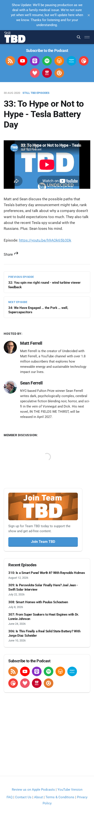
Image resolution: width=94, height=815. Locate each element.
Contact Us (23, 797)
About (38, 797)
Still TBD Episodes (36, 92)
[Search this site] (78, 37)
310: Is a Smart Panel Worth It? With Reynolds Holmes (46, 573)
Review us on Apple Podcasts (33, 790)
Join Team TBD (43, 542)
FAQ (9, 797)
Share (9, 254)
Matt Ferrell (31, 343)
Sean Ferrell (31, 383)
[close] (88, 15)
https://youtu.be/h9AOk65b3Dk (45, 240)
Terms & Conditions (59, 797)
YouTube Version (69, 790)
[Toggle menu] (87, 37)
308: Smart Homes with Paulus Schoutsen (38, 602)
